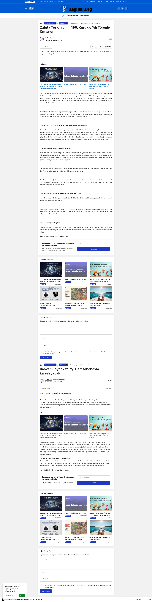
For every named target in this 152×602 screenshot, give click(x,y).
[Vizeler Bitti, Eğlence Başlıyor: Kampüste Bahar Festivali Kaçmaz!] (76, 297)
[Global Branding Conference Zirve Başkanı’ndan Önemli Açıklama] (100, 78)
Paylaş (149, 599)
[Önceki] (36, 2)
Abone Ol (94, 249)
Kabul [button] (21, 595)
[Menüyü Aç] (26, 8)
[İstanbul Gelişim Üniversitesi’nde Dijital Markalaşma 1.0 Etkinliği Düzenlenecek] (51, 297)
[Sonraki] (38, 2)
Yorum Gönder (45, 357)
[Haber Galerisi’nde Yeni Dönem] (76, 78)
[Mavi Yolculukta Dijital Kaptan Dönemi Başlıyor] (101, 297)
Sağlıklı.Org (48, 38)
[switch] (31, 8)
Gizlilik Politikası (9, 595)
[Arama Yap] (118, 8)
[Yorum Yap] (92, 47)
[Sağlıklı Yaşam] (76, 9)
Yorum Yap (138, 599)
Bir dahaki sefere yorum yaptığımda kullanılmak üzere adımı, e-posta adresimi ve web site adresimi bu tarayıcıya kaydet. (77, 352)
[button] (122, 8)
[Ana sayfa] (63, 15)
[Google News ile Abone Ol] (46, 47)
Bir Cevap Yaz (46, 317)
